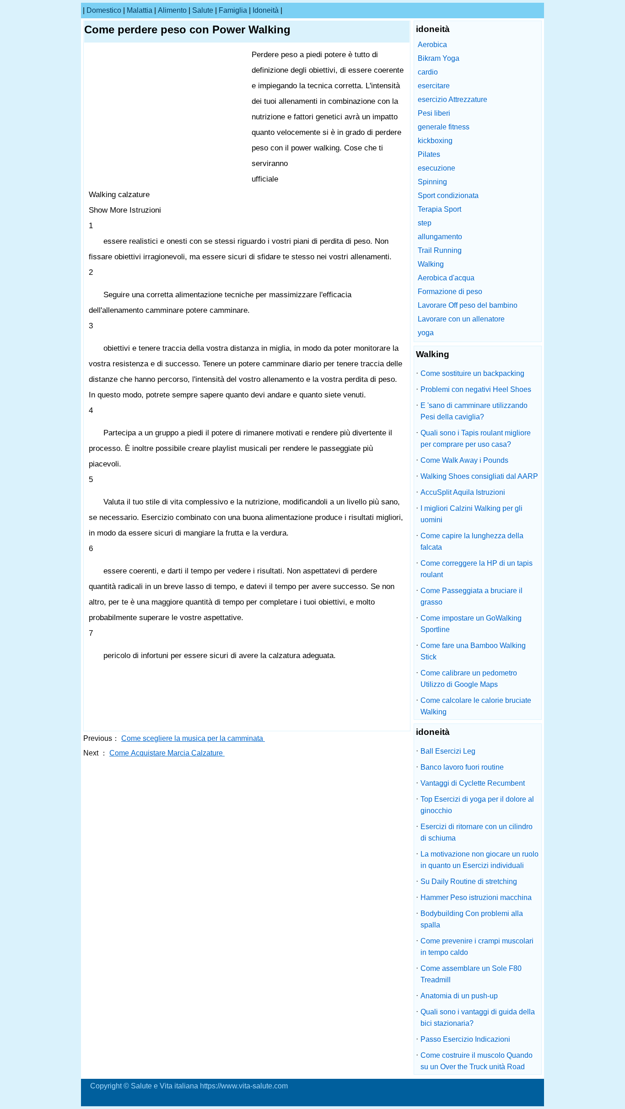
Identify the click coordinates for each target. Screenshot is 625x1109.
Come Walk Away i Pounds (464, 460)
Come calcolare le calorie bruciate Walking (475, 706)
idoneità (266, 10)
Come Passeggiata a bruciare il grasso (471, 596)
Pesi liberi (434, 113)
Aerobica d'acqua (446, 278)
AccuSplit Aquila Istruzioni (462, 492)
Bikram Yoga (438, 58)
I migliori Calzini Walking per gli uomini (471, 514)
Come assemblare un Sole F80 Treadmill (471, 974)
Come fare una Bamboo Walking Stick (473, 651)
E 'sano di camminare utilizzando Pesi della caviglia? (474, 411)
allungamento (440, 237)
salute (202, 10)
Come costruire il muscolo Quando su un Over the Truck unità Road (476, 1061)
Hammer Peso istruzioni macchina (476, 897)
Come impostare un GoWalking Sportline (471, 623)
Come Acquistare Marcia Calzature (167, 753)
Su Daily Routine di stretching (468, 881)
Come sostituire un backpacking (472, 373)
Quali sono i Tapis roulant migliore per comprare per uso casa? (475, 438)
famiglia (233, 10)
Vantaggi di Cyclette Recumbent (472, 783)
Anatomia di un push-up (459, 996)
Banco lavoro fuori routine (462, 767)
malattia (139, 10)
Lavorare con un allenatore (461, 319)
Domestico (103, 10)
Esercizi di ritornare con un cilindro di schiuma (476, 832)
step (424, 223)
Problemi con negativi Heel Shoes (475, 389)
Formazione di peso (450, 291)
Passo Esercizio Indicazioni (465, 1039)
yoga (426, 333)
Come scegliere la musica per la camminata (193, 738)
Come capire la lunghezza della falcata (471, 541)
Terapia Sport (439, 209)
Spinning (432, 182)
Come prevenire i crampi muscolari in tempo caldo (476, 946)
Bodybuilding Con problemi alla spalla (471, 919)
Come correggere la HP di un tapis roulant (476, 569)
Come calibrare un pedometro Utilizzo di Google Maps (468, 678)
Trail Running (440, 250)
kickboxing (435, 141)
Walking (431, 264)
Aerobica (432, 44)
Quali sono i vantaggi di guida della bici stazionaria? (477, 1017)
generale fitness (443, 127)
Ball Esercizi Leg (447, 751)
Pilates (429, 154)
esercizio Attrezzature (452, 99)
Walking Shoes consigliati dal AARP (479, 476)
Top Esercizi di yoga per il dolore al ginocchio (477, 804)
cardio (428, 72)
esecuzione (436, 168)
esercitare (434, 86)
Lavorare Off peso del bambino (467, 305)
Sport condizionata (448, 195)
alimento (172, 10)
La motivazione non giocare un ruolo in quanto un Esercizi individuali (479, 859)
